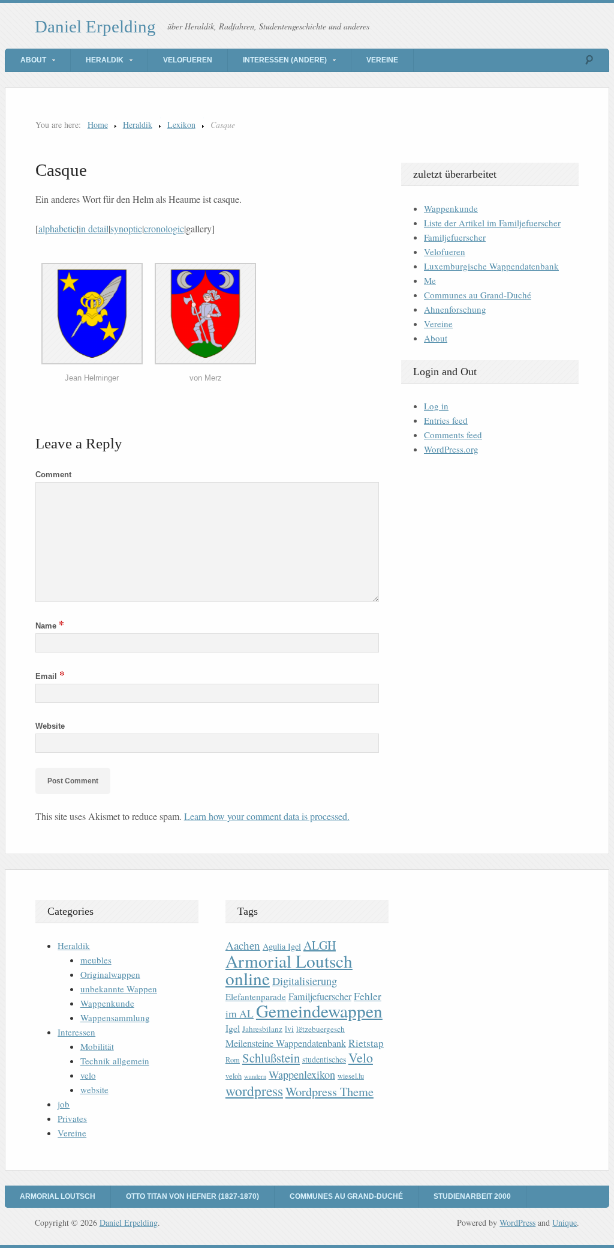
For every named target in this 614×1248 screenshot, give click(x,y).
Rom (232, 1060)
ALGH (319, 945)
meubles (96, 960)
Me (430, 280)
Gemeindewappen (319, 1010)
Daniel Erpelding (95, 26)
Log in (436, 406)
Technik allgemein (114, 1061)
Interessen (76, 1032)
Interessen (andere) (285, 60)
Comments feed (453, 435)
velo (88, 1075)
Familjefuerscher (455, 237)
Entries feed (446, 420)
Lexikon (181, 124)
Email (50, 676)
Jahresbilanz (262, 1028)
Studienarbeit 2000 (472, 1196)
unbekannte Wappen (118, 989)
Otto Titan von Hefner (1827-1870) (192, 1196)
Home (98, 124)
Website (50, 726)
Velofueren (187, 60)
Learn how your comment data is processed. (267, 816)
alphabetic (57, 228)
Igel (232, 1028)
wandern (255, 1076)
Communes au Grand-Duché (477, 295)
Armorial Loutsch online (289, 969)
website (94, 1090)
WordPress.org (451, 449)
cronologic (164, 228)
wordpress (254, 1090)
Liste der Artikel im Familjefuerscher (492, 223)
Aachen (242, 945)
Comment (53, 474)
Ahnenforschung (455, 309)
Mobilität (97, 1046)
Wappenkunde (451, 208)
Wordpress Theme (329, 1092)
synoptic (126, 228)
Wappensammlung (115, 1017)
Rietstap (366, 1043)
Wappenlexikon (302, 1074)
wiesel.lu (351, 1076)
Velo (360, 1057)
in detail (94, 228)
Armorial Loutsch (57, 1196)
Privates (72, 1118)
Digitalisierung (304, 981)
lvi (289, 1028)
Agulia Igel (282, 946)
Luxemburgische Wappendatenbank (491, 266)
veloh (233, 1076)
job (64, 1104)
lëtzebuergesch (320, 1028)
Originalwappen (110, 974)
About (33, 60)
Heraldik (105, 60)
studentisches (324, 1059)
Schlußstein (271, 1057)
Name (49, 625)
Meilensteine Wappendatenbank (285, 1043)
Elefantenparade (255, 996)
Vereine (382, 60)
